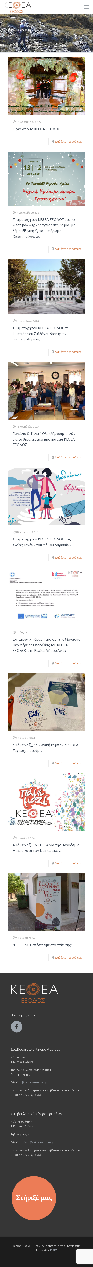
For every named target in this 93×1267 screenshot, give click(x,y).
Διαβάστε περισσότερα (68, 141)
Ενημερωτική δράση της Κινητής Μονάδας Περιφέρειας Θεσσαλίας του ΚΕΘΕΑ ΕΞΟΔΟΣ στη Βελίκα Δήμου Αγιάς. (46, 644)
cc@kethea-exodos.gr (33, 1082)
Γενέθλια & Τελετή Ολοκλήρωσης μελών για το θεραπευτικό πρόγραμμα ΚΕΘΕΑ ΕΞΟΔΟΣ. (44, 439)
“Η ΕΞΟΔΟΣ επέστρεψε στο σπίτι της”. (42, 945)
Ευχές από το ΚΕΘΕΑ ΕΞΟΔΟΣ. (37, 129)
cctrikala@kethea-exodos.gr (37, 1142)
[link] (34, 1198)
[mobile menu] (87, 7)
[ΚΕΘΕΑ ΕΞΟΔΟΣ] (17, 7)
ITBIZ (53, 1250)
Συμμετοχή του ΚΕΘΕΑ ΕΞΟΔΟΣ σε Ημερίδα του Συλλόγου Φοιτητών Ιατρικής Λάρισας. (40, 333)
